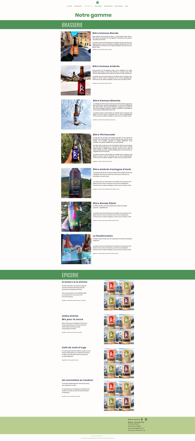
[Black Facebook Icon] (141, 419)
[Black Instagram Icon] (146, 419)
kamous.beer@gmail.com (136, 428)
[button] (97, 2)
